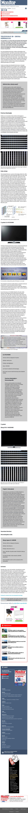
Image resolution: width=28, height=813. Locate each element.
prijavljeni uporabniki (20, 603)
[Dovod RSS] (6, 10)
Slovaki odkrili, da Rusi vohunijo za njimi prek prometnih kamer (16, 653)
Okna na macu (4, 736)
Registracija (4, 8)
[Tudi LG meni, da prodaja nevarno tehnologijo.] (14, 341)
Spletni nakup (6, 14)
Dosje (25, 30)
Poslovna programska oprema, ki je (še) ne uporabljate (12, 718)
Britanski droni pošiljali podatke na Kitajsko (15, 647)
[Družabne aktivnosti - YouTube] (4, 10)
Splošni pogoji (23, 808)
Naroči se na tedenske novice (10, 15)
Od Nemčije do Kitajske (6, 690)
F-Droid (3, 743)
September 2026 (5, 673)
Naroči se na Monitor (7, 12)
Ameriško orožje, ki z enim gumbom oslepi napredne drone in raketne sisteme (17, 631)
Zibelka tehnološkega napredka (8, 726)
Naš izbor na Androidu (6, 746)
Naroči (2, 598)
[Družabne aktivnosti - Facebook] (26, 8)
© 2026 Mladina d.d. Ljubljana (7, 808)
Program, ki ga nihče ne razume (8, 709)
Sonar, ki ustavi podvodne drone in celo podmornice (16, 659)
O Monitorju (3, 6)
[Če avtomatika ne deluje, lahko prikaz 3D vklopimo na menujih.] (14, 273)
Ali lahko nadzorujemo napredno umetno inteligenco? (12, 694)
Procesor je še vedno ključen (7, 730)
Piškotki (7, 6)
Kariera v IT (4, 722)
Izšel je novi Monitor (6, 706)
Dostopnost (11, 811)
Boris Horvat (16, 32)
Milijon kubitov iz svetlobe (7, 723)
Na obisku (4, 712)
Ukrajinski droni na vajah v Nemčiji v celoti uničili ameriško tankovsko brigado (17, 636)
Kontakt (17, 6)
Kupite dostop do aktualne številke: (10, 751)
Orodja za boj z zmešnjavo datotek (8, 738)
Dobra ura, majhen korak (6, 702)
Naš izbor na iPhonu (6, 747)
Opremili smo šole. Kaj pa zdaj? (7, 717)
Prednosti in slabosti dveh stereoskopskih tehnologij (11, 595)
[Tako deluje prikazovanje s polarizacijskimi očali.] (14, 211)
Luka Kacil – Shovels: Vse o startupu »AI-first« (10, 699)
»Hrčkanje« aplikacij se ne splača (8, 715)
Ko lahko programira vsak (7, 707)
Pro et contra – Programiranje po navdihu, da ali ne (11, 696)
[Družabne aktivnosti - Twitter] (2, 10)
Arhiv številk (6, 678)
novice (9, 634)
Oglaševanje (12, 6)
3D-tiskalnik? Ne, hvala (6, 693)
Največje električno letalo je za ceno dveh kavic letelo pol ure (17, 642)
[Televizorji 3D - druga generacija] (14, 142)
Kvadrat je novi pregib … (6, 733)
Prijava (9, 8)
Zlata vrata (4, 739)
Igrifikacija (4, 744)
